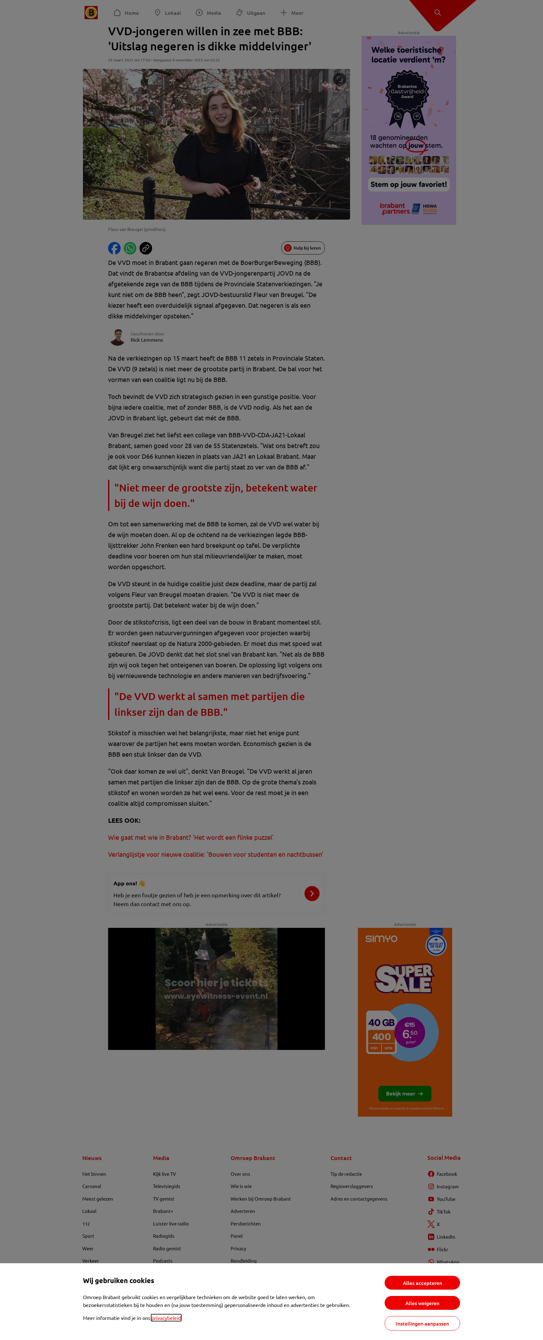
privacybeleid (166, 1318)
